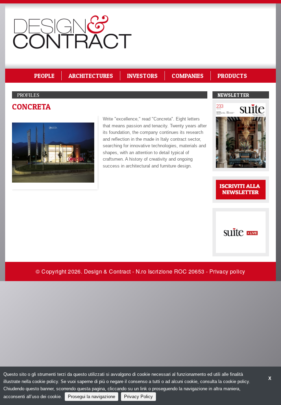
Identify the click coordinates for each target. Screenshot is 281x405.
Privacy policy (227, 271)
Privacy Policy (138, 396)
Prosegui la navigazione (91, 396)
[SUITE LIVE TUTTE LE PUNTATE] (241, 231)
